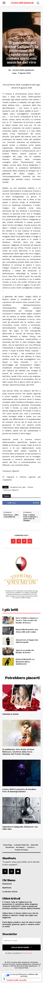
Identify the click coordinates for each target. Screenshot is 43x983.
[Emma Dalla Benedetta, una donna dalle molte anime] (8, 631)
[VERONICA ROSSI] (21, 698)
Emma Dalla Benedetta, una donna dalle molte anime (27, 630)
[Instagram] (11, 871)
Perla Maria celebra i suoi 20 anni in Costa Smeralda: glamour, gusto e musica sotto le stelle (21, 924)
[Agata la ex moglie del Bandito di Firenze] (8, 651)
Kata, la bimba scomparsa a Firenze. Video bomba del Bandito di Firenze (27, 620)
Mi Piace (36, 503)
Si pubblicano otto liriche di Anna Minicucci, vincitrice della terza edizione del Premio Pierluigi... (18, 751)
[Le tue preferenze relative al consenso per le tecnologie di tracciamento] (4, 979)
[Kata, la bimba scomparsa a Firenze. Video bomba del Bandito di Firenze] (8, 620)
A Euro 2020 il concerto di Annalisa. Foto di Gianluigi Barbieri (19, 790)
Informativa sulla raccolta (14, 980)
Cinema (30, 487)
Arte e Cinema (16, 38)
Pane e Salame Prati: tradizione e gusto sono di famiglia (30, 517)
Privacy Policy (27, 953)
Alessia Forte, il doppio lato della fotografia (27, 641)
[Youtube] (18, 871)
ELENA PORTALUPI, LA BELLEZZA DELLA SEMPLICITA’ (25, 661)
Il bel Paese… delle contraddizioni (11, 516)
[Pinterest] (24, 541)
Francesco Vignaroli (11, 490)
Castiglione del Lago (18, 487)
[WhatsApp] (29, 541)
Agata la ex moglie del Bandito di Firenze (25, 651)
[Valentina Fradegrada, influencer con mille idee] (21, 810)
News (31, 38)
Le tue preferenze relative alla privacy (24, 975)
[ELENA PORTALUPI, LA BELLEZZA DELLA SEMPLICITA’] (8, 662)
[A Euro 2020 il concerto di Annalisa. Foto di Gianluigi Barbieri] (21, 773)
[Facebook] (13, 541)
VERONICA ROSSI (10, 714)
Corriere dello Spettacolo (23, 70)
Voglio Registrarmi (20, 947)
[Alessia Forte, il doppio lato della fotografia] (8, 641)
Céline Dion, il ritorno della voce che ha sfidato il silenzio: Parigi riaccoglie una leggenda (20, 915)
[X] (18, 541)
